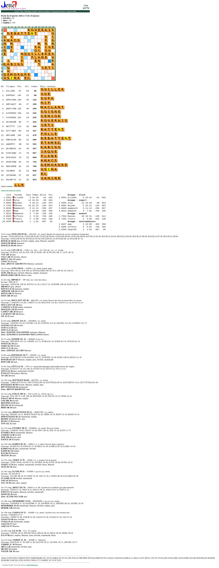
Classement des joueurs (58, 11)
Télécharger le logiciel (30, 11)
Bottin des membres (44, 11)
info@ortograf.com (32, 565)
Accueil (17, 11)
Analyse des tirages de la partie (11, 190)
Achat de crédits (71, 11)
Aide (21, 11)
